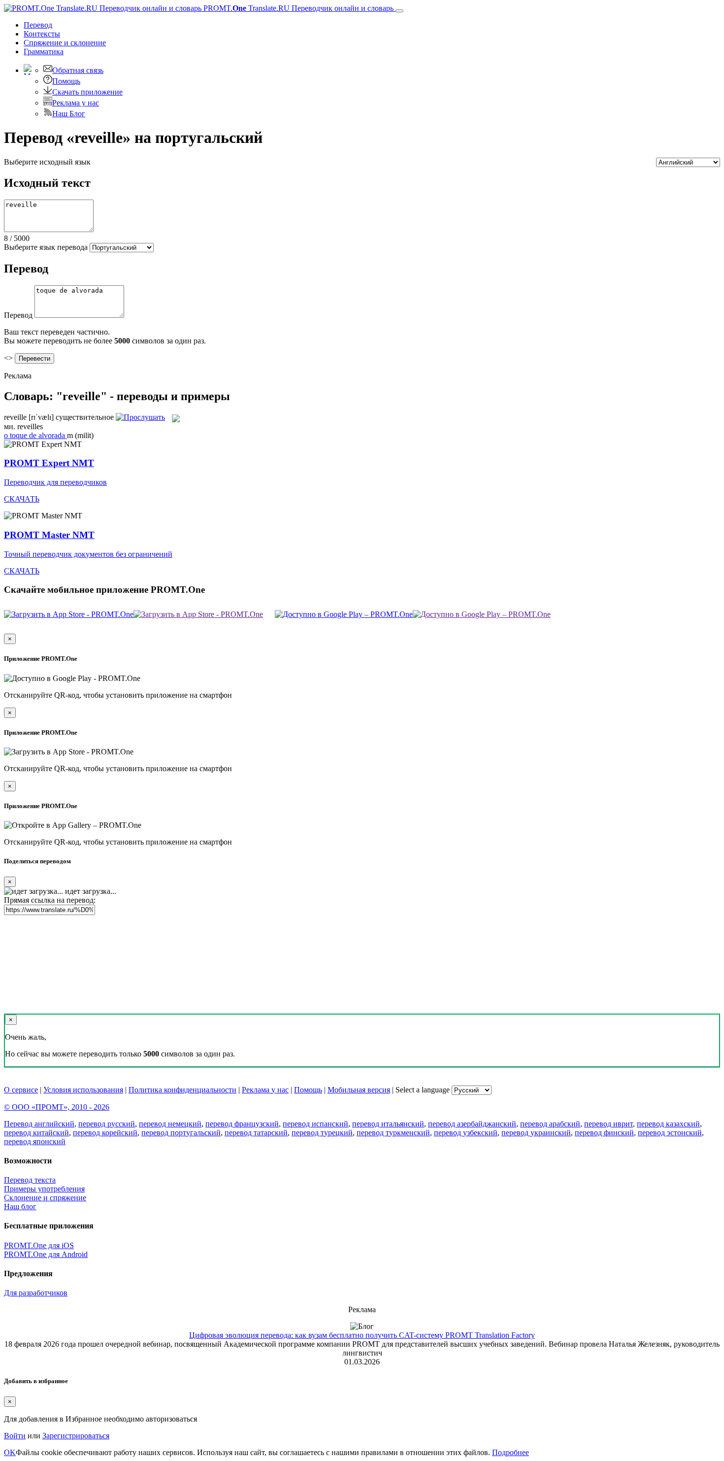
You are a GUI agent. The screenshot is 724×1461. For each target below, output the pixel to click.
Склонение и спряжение (45, 1197)
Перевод (38, 25)
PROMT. (297, 8)
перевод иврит (608, 1124)
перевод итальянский (388, 1124)
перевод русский (106, 1124)
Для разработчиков (35, 1293)
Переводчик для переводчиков (55, 482)
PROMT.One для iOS (39, 1245)
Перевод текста (30, 1180)
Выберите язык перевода (46, 247)
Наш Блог (68, 113)
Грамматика (44, 51)
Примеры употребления (44, 1189)
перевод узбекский (465, 1132)
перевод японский (35, 1141)
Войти (15, 1435)
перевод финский (604, 1132)
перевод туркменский (393, 1132)
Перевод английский (39, 1124)
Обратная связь (77, 70)
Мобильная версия (359, 1090)
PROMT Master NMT (49, 535)
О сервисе (21, 1090)
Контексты (42, 34)
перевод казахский (668, 1124)
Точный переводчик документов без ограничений (88, 554)
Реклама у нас (75, 103)
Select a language (422, 1090)
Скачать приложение (87, 92)
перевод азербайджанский (472, 1124)
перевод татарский (256, 1132)
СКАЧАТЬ (21, 499)
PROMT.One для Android (46, 1254)
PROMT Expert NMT (49, 463)
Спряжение (65, 42)
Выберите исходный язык (47, 162)
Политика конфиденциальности (182, 1090)
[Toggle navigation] (399, 10)
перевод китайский (36, 1132)
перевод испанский (315, 1124)
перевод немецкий (170, 1124)
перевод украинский (536, 1132)
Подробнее (510, 1452)
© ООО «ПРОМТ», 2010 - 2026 (56, 1107)
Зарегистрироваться (75, 1435)
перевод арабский (550, 1124)
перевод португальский (181, 1132)
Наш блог (20, 1206)
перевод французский (242, 1124)
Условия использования (83, 1090)
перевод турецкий (322, 1132)
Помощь (66, 81)
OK (10, 1452)
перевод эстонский (670, 1132)
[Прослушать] (140, 417)
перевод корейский (105, 1132)
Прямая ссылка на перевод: (50, 900)
